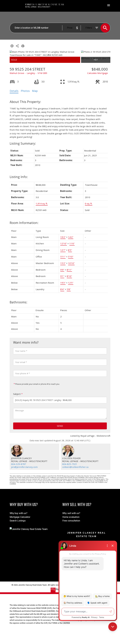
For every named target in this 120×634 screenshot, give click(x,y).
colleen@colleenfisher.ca (75, 466)
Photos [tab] (25, 91)
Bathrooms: (18, 302)
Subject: (17, 394)
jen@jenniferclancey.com (24, 466)
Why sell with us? (71, 513)
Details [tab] (14, 91)
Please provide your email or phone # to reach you (37, 384)
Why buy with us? (18, 513)
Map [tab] (35, 91)
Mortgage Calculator (20, 517)
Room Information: (24, 223)
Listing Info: (19, 177)
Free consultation (71, 520)
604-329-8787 (18, 464)
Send (60, 425)
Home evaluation (70, 517)
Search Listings (18, 520)
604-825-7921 (69, 464)
